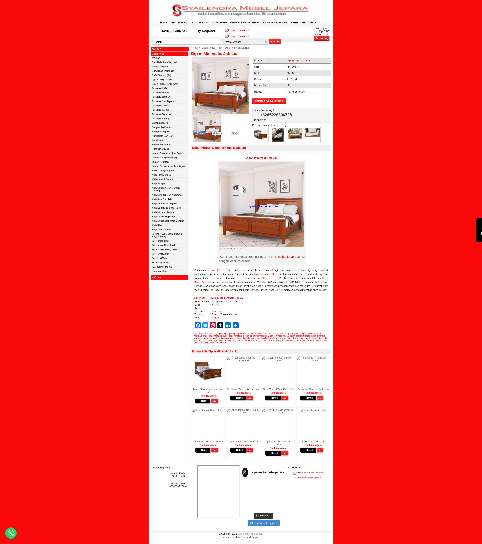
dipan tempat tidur (251, 338)
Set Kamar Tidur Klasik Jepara (313, 389)
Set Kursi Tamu (160, 258)
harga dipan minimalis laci (297, 340)
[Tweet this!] (217, 134)
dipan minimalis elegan (239, 336)
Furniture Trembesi (162, 114)
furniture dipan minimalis (236, 340)
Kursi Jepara (159, 140)
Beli (214, 400)
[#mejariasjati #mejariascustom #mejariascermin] (248, 501)
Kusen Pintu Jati (160, 149)
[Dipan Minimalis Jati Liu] (220, 85)
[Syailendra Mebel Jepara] (241, 18)
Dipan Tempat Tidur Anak (165, 84)
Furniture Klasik (160, 110)
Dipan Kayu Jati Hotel (313, 441)
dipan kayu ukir (293, 333)
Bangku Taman (160, 66)
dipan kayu (263, 333)
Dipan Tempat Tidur (212, 48)
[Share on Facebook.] (200, 134)
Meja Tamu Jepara (161, 229)
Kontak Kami (200, 22)
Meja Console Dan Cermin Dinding (166, 189)
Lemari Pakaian (160, 162)
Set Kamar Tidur (160, 241)
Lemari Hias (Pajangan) (164, 157)
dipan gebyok (216, 333)
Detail (204, 401)
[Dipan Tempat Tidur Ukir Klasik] (278, 141)
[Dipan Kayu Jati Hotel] (313, 410)
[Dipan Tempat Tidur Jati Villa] (295, 137)
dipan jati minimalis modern (245, 333)
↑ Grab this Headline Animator (308, 478)
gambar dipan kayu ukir (273, 340)
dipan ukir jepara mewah (306, 338)
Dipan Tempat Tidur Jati (267, 274)
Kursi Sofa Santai (161, 144)
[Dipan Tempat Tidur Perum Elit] (312, 136)
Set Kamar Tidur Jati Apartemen (243, 389)
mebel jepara (287, 256)
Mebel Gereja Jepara (163, 170)
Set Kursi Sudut (160, 254)
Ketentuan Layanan (303, 22)
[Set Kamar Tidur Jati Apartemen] (243, 360)
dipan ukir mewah (216, 340)
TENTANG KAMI (179, 22)
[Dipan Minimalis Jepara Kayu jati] (260, 141)
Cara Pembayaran (275, 22)
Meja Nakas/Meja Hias (163, 216)
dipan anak (204, 333)
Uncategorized (159, 271)
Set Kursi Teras (160, 262)
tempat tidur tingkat (217, 342)
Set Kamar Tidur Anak (163, 245)
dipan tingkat (265, 338)
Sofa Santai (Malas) (162, 267)
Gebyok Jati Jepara (162, 127)
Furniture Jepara (161, 105)
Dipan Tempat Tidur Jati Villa (208, 441)
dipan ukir (276, 338)
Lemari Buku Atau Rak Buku (167, 153)
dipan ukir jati (288, 338)
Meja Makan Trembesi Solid (166, 208)
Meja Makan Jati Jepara (164, 203)
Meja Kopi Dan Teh (162, 199)
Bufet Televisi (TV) (161, 75)
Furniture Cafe (159, 88)
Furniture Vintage (161, 118)
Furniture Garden (161, 97)
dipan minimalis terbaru (231, 338)
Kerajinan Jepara (161, 131)
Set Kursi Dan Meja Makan (166, 249)
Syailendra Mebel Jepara (250, 534)
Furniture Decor (160, 92)
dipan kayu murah (277, 333)
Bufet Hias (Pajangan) (163, 71)
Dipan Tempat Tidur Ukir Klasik (278, 389)
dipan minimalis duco (218, 336)
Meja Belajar (158, 183)
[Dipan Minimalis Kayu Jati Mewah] (278, 412)
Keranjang (322, 38)
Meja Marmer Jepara (163, 212)
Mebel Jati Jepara (161, 175)
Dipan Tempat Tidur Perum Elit (243, 441)
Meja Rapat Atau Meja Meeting (168, 221)
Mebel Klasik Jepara (163, 179)
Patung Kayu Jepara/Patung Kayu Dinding (167, 235)
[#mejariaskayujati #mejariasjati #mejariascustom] (263, 501)
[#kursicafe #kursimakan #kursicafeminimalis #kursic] (277, 502)
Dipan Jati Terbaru (219, 270)
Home (163, 22)
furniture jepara (255, 340)
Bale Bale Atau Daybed (164, 62)
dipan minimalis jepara (300, 336)
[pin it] (234, 134)
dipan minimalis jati (258, 336)
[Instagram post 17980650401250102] (277, 487)
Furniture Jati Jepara (163, 101)
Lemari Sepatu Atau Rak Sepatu (169, 166)
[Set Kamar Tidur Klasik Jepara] (313, 360)
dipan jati (228, 333)
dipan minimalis (308, 333)
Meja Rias (157, 225)
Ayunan (156, 58)
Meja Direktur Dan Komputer (167, 195)
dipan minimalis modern (209, 338)
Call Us (216, 317)
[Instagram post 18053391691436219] (263, 487)
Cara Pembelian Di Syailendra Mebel (235, 22)
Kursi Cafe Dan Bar (162, 136)
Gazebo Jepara (160, 123)
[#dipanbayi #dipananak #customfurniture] (248, 487)
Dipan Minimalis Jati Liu (214, 53)
